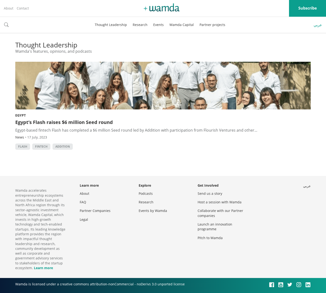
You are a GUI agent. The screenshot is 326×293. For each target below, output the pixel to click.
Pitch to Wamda (210, 238)
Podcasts (146, 193)
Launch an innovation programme (215, 226)
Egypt (20, 115)
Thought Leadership (111, 24)
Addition (62, 146)
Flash (22, 146)
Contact (23, 8)
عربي (318, 25)
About (8, 8)
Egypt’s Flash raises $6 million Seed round (64, 122)
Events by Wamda (153, 210)
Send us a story (210, 193)
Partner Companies (95, 210)
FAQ (83, 202)
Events (158, 24)
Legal (84, 219)
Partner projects (212, 24)
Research (140, 24)
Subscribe (307, 8)
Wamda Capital (181, 24)
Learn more (43, 268)
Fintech (41, 146)
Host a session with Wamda (220, 202)
